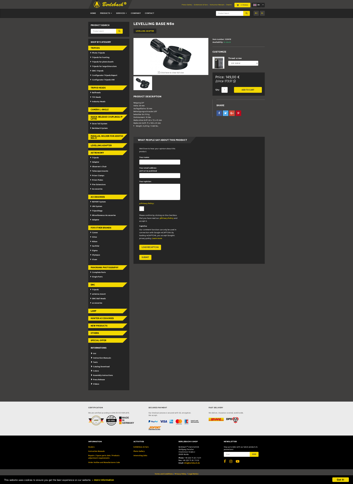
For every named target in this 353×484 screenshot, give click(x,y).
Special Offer (98, 340)
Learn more (157, 238)
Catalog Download (101, 366)
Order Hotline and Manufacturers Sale (104, 462)
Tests (95, 362)
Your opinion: (145, 181)
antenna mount (99, 294)
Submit (145, 257)
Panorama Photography (104, 267)
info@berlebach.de (192, 463)
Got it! (340, 479)
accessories (97, 303)
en (258, 5)
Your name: (144, 157)
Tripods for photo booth (102, 62)
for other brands (101, 228)
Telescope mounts (100, 171)
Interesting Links (140, 455)
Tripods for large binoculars (104, 66)
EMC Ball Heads (99, 298)
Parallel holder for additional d (107, 137)
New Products (99, 326)
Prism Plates (97, 180)
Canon (95, 232)
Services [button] (120, 13)
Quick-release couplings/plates (107, 118)
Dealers (229, 4)
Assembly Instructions (103, 375)
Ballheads (96, 92)
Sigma (95, 250)
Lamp (93, 311)
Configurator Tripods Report (104, 75)
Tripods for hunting (100, 57)
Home (93, 13)
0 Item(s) (244, 5)
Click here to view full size (172, 72)
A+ (256, 13)
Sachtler (95, 246)
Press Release (99, 379)
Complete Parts (99, 272)
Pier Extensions (99, 184)
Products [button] (105, 13)
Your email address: (148, 169)
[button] (219, 113)
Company (136, 13)
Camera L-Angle (100, 110)
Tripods (95, 48)
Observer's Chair (99, 166)
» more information (103, 480)
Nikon (94, 241)
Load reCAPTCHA (150, 247)
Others (95, 333)
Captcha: (143, 226)
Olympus (96, 255)
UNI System (97, 206)
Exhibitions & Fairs (201, 4)
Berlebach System (100, 128)
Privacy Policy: (147, 203)
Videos (96, 384)
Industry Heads (98, 101)
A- (262, 13)
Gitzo (94, 237)
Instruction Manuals (217, 4)
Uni (94, 353)
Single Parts (97, 276)
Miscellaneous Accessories (104, 215)
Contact (149, 13)
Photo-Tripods (98, 53)
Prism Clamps (98, 175)
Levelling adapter (145, 31)
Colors (96, 371)
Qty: (217, 90)
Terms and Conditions (164, 474)
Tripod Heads (98, 88)
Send (254, 454)
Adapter (95, 162)
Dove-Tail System (99, 123)
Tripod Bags (97, 210)
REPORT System (99, 201)
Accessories (97, 189)
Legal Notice (193, 474)
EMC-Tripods (98, 70)
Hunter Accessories (102, 318)
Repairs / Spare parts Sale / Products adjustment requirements (104, 457)
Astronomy (97, 153)
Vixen (94, 259)
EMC (93, 285)
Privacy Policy (167, 218)
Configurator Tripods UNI (103, 79)
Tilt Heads (96, 97)
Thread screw (235, 58)
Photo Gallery (187, 4)
